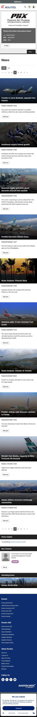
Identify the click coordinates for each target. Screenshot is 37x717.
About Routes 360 (6, 626)
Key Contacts (6, 549)
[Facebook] (10, 679)
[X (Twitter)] (6, 679)
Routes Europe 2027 (7, 613)
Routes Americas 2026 (17, 542)
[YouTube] (14, 679)
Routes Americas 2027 (8, 608)
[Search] (25, 7)
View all (5, 567)
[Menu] (29, 7)
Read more (5, 116)
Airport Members (6, 632)
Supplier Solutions (6, 640)
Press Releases (5, 661)
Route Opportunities (7, 642)
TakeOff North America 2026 (9, 605)
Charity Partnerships (7, 666)
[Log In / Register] (34, 7)
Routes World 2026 (7, 603)
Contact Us (4, 655)
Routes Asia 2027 (6, 611)
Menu (30, 52)
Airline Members (6, 629)
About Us (4, 652)
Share (7, 45)
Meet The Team (5, 658)
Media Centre (5, 663)
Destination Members (7, 634)
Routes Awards (5, 616)
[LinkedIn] (2, 679)
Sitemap (3, 669)
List (8, 68)
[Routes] (8, 6)
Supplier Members (6, 637)
